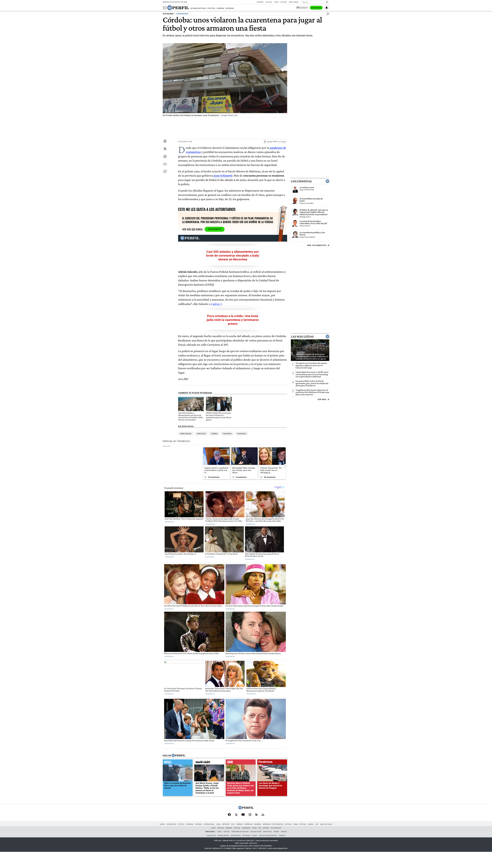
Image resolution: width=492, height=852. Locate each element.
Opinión (220, 8)
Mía (260, 828)
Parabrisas (246, 828)
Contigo (226, 832)
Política (211, 8)
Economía (189, 824)
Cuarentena (227, 434)
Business (260, 2)
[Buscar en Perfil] (327, 2)
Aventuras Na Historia (240, 832)
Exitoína (284, 2)
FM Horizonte (276, 828)
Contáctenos (235, 835)
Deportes (225, 824)
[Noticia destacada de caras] (241, 763)
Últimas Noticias (198, 8)
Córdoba (239, 824)
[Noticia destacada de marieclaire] (209, 763)
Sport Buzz (267, 832)
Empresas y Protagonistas (273, 824)
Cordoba (214, 434)
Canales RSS (211, 835)
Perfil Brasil (294, 2)
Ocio (232, 824)
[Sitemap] (263, 815)
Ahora (162, 824)
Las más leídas (302, 336)
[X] (236, 814)
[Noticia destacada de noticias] (178, 763)
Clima (218, 824)
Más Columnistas (316, 245)
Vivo (316, 824)
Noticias (269, 2)
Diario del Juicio (326, 824)
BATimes (266, 828)
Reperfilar (249, 824)
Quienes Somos (223, 835)
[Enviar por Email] (165, 164)
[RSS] (256, 814)
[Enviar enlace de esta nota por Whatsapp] (165, 156)
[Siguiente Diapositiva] (285, 465)
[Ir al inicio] (178, 7)
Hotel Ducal (201, 434)
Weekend (229, 828)
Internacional (209, 824)
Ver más (322, 399)
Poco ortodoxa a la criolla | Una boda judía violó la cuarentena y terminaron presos (233, 320)
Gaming (310, 824)
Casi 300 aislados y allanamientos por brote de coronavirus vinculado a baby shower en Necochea (232, 255)
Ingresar (304, 8)
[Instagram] (250, 814)
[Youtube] (243, 814)
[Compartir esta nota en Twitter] (165, 148)
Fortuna (237, 828)
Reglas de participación (268, 835)
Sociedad (229, 8)
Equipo (254, 835)
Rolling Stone (255, 832)
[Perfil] (178, 755)
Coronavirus (241, 434)
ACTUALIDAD (168, 14)
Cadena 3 (216, 304)
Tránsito (282, 835)
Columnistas (301, 181)
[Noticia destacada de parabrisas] (272, 763)
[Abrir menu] (165, 8)
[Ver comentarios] (327, 14)
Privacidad (246, 835)
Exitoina (303, 824)
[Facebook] (229, 815)
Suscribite (316, 8)
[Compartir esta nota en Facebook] (165, 141)
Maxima (284, 832)
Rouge (254, 828)
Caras (276, 2)
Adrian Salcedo (185, 434)
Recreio (276, 832)
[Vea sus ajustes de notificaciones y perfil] (326, 7)
